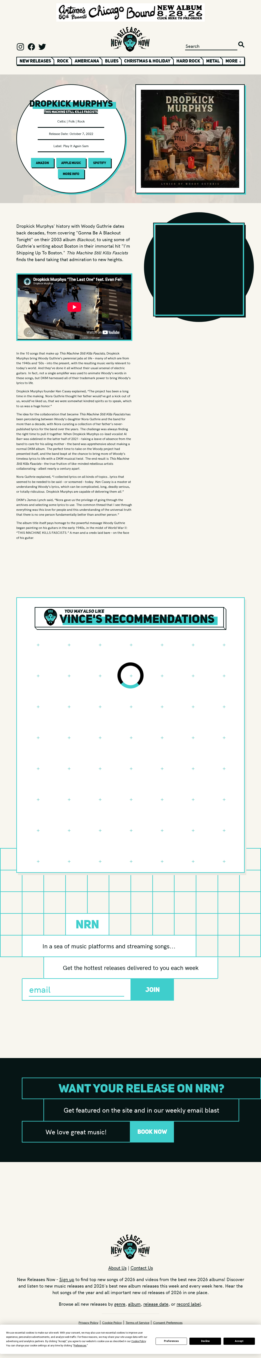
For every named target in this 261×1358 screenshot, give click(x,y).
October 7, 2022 (81, 133)
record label (189, 1304)
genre (119, 1304)
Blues (111, 61)
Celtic (61, 121)
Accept (239, 1341)
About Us (117, 1268)
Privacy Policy (88, 1322)
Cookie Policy (112, 1322)
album (134, 1304)
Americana (87, 61)
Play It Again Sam (76, 145)
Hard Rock (188, 61)
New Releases (35, 61)
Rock (63, 61)
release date (155, 1304)
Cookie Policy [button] (138, 1341)
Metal (213, 61)
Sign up (66, 1279)
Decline (205, 1341)
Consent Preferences (167, 1322)
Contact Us (141, 1268)
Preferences (171, 1341)
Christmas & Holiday (147, 61)
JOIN (152, 989)
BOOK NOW (152, 1131)
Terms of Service (137, 1322)
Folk (72, 121)
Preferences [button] (80, 1345)
